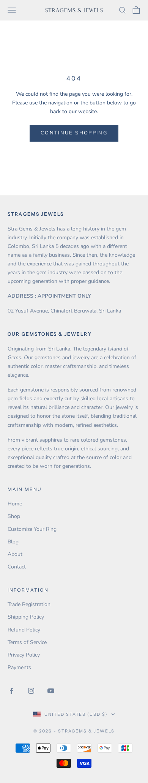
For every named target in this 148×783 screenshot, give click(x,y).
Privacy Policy (24, 654)
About (15, 554)
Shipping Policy (26, 616)
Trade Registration (29, 604)
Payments (19, 667)
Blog (13, 541)
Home (15, 503)
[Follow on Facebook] (11, 691)
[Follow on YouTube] (51, 691)
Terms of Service (27, 642)
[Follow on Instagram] (31, 691)
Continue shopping (74, 132)
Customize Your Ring (32, 529)
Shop (14, 516)
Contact (17, 566)
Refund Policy (24, 629)
